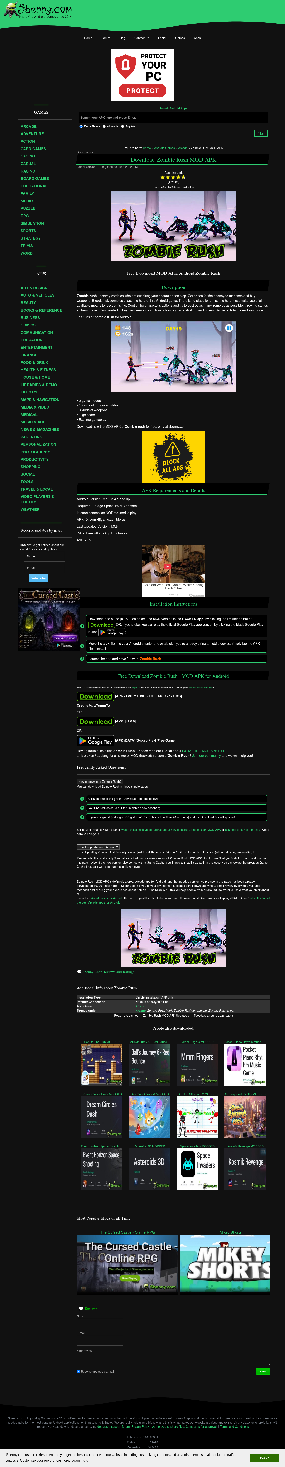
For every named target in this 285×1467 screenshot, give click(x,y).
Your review (84, 1350)
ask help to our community (242, 829)
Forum (105, 38)
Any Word (131, 126)
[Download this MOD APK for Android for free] (95, 695)
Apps (197, 38)
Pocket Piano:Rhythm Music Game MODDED (245, 1042)
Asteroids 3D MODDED (149, 1146)
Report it (135, 687)
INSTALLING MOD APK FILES (205, 750)
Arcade (140, 1006)
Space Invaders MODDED (197, 1146)
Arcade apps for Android (107, 898)
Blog (122, 38)
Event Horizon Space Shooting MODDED (101, 1146)
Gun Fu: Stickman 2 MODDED (198, 1094)
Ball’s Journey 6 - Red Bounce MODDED (149, 1042)
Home (88, 38)
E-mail (81, 1332)
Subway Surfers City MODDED (245, 1094)
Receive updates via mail (97, 1371)
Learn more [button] (79, 1460)
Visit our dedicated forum (201, 687)
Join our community (206, 755)
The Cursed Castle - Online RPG (127, 1232)
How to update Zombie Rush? (98, 847)
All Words (113, 126)
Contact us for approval (201, 1426)
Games (180, 38)
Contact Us (141, 38)
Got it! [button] (264, 1458)
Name (81, 1315)
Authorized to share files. (168, 1426)
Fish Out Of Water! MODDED (149, 1094)
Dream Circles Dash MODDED (102, 1094)
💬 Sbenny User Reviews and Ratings (105, 971)
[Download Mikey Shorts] (230, 1263)
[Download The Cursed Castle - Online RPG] (127, 1263)
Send (263, 1371)
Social (162, 38)
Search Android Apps (173, 108)
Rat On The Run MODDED (102, 1042)
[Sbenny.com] (37, 9)
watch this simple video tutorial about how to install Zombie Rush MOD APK (171, 829)
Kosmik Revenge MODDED (245, 1146)
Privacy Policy (140, 1426)
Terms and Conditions (234, 1426)
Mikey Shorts (231, 1232)
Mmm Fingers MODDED (198, 1042)
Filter (261, 133)
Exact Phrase (92, 126)
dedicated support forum (113, 1426)
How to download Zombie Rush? (99, 781)
